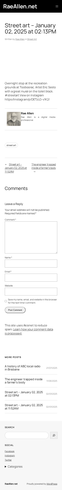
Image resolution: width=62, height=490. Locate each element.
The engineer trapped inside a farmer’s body (43, 166)
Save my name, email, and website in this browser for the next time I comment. (32, 301)
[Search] (54, 435)
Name (8, 257)
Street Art (32, 39)
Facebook (9, 451)
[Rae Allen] (14, 125)
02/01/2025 (51, 393)
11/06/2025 (51, 380)
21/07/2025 (51, 367)
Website (9, 285)
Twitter (8, 459)
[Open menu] (57, 6)
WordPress (52, 483)
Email (8, 271)
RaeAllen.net (20, 6)
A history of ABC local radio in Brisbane (22, 368)
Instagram (10, 455)
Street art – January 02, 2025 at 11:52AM (16, 168)
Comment (10, 219)
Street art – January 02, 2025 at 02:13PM (24, 394)
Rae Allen (20, 39)
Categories (15, 466)
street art (11, 145)
